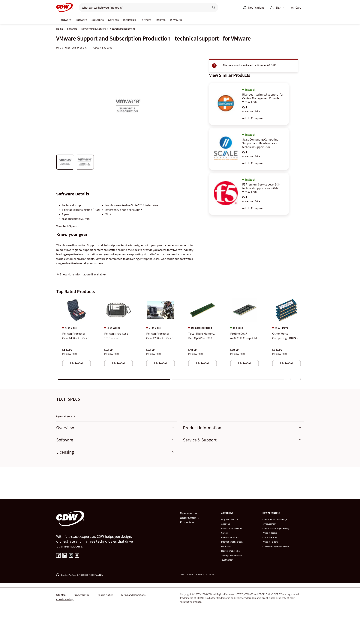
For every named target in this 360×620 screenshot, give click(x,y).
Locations (226, 546)
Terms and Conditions (133, 595)
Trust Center (227, 559)
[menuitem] (245, 7)
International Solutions (232, 541)
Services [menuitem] (113, 20)
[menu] (254, 7)
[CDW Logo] (64, 7)
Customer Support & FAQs (274, 519)
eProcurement (269, 523)
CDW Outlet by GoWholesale (275, 546)
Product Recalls (269, 532)
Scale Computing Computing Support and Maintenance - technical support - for (260, 143)
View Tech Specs (66, 226)
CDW (182, 574)
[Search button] (214, 7)
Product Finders (270, 541)
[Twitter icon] (71, 556)
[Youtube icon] (77, 556)
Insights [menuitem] (161, 20)
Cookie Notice (105, 595)
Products (186, 522)
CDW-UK (210, 574)
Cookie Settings (65, 599)
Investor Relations (229, 537)
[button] (295, 7)
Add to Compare (252, 118)
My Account (187, 513)
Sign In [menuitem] (280, 7)
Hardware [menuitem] (65, 20)
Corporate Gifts (269, 537)
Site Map (61, 595)
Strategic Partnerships (231, 555)
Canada (200, 574)
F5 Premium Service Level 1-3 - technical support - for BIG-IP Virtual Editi (261, 188)
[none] (64, 19)
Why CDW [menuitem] (176, 20)
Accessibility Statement (232, 528)
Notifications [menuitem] (256, 7)
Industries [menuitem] (129, 20)
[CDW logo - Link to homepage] (64, 7)
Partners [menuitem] (145, 20)
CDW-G (190, 574)
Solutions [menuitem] (98, 20)
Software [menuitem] (81, 20)
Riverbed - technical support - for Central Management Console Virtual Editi (263, 98)
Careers (224, 532)
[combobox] (143, 7)
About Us (225, 523)
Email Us (98, 575)
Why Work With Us (229, 519)
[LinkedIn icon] (64, 556)
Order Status (188, 518)
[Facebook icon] (58, 556)
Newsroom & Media (230, 550)
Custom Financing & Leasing (275, 528)
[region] (180, 340)
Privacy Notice (81, 595)
